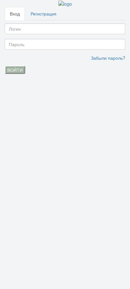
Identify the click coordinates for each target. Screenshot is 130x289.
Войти (15, 70)
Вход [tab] (15, 13)
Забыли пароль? (108, 58)
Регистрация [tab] (43, 13)
